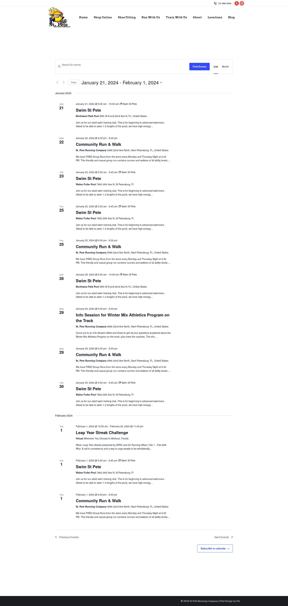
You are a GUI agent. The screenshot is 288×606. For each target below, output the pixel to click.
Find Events (199, 66)
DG (238, 601)
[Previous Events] (57, 82)
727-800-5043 (224, 3)
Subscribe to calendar (213, 548)
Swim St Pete (88, 110)
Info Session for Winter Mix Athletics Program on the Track (123, 317)
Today (73, 82)
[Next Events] (64, 82)
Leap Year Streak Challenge (102, 432)
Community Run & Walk (98, 144)
